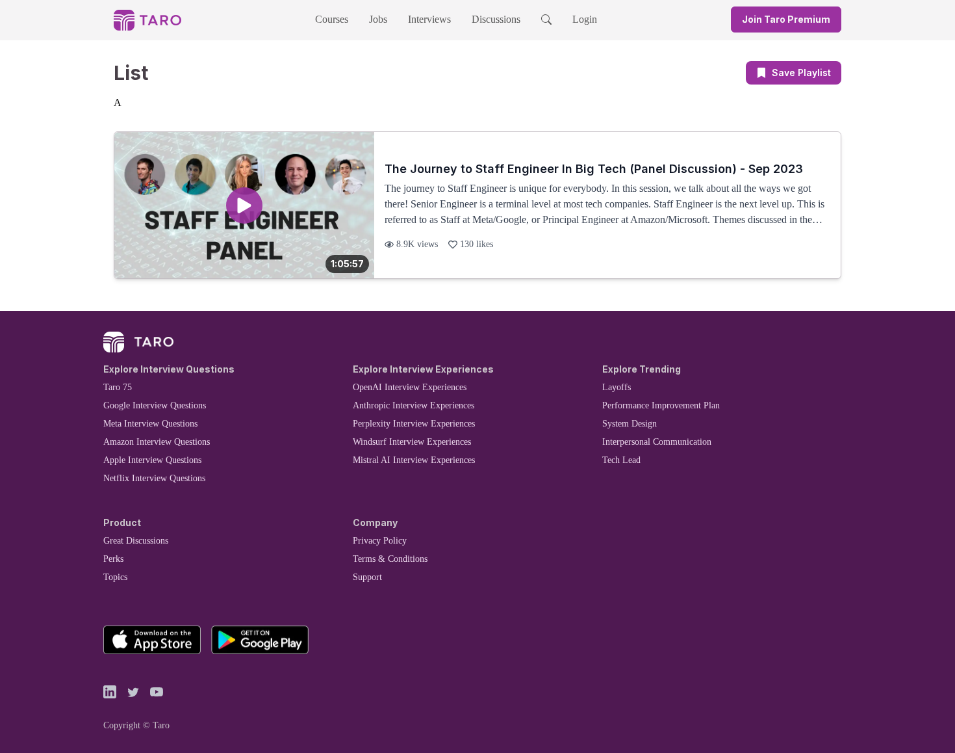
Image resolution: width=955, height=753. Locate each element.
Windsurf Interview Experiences (412, 442)
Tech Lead (621, 460)
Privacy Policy (380, 541)
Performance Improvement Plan (661, 405)
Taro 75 (117, 387)
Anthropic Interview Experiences (413, 405)
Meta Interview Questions (150, 424)
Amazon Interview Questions (156, 442)
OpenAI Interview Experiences (409, 387)
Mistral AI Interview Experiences (414, 460)
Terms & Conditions (390, 559)
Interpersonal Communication (656, 442)
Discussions (496, 19)
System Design (629, 424)
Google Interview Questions (154, 405)
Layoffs (616, 387)
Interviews (429, 19)
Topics (115, 577)
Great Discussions (135, 541)
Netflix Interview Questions (154, 478)
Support (367, 577)
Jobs (378, 19)
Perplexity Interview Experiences (414, 424)
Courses (331, 19)
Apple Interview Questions (152, 460)
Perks (113, 559)
